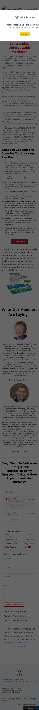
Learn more (25, 34)
